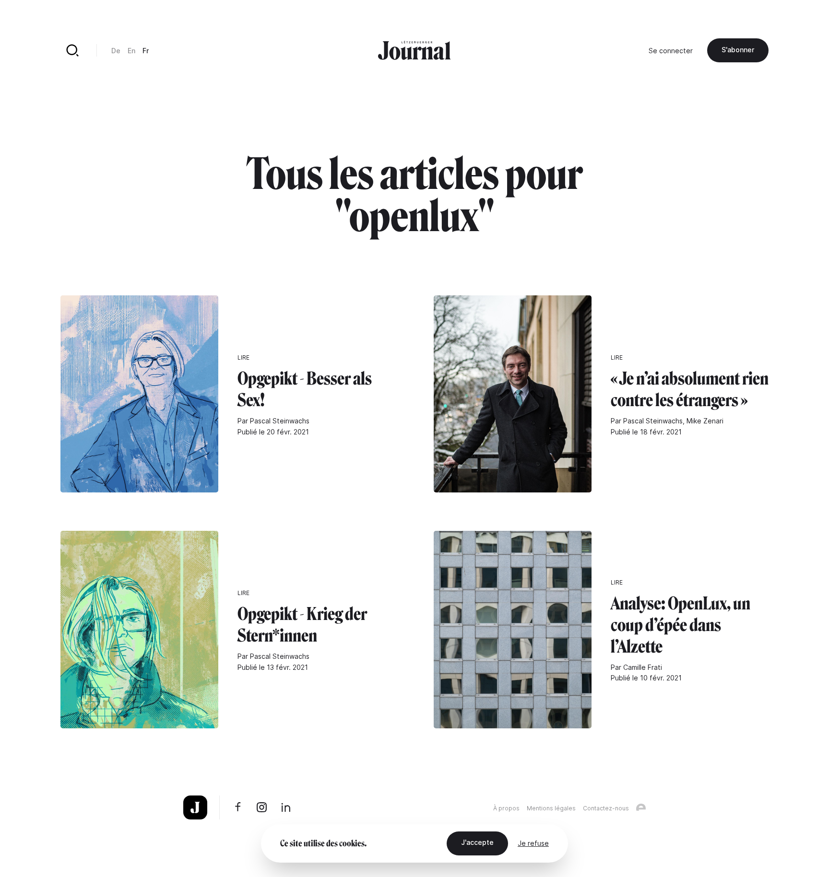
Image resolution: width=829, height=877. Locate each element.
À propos (506, 808)
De (115, 51)
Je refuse (533, 843)
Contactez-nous (606, 808)
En (131, 51)
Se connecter (671, 51)
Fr (145, 51)
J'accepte (477, 842)
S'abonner (738, 50)
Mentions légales (551, 808)
